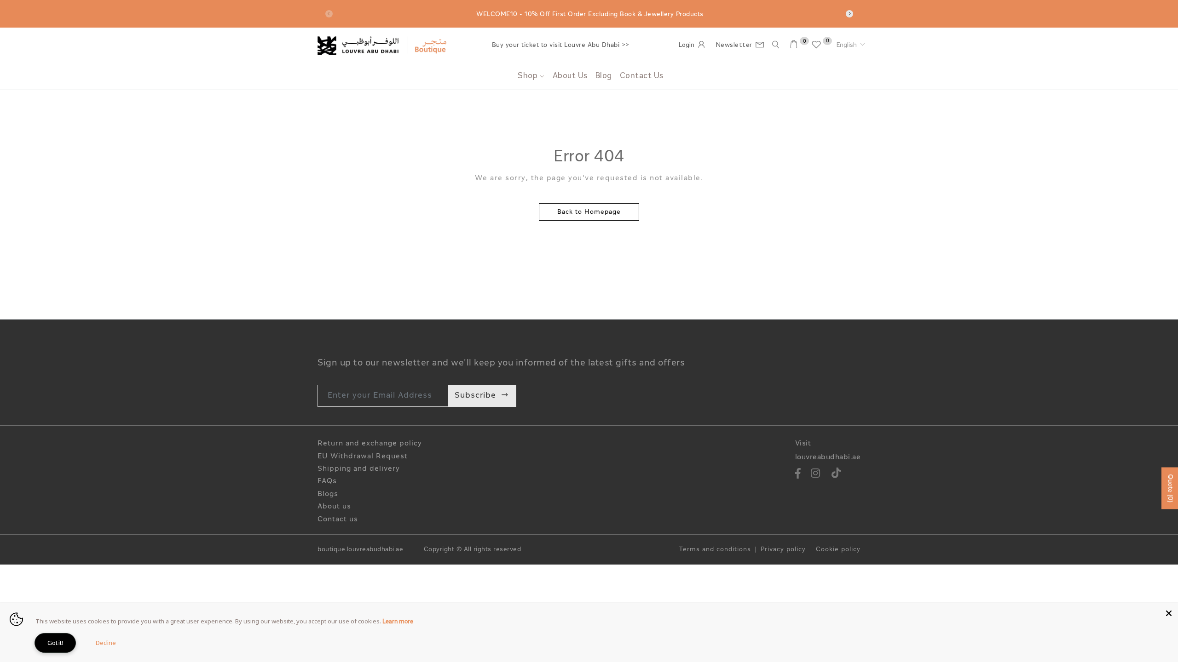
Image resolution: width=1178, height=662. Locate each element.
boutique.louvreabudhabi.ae (360, 549)
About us (334, 507)
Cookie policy (838, 549)
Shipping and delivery (359, 469)
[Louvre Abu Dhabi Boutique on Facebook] (798, 475)
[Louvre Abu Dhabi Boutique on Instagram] (815, 475)
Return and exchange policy (370, 444)
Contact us (338, 519)
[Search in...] (775, 45)
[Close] (1168, 612)
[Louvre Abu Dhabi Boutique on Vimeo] (836, 475)
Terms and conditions (715, 549)
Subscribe (475, 395)
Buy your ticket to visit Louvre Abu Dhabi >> (560, 45)
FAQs (327, 481)
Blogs (328, 494)
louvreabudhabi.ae (828, 457)
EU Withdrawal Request (363, 456)
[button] (851, 45)
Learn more (397, 622)
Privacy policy (783, 549)
